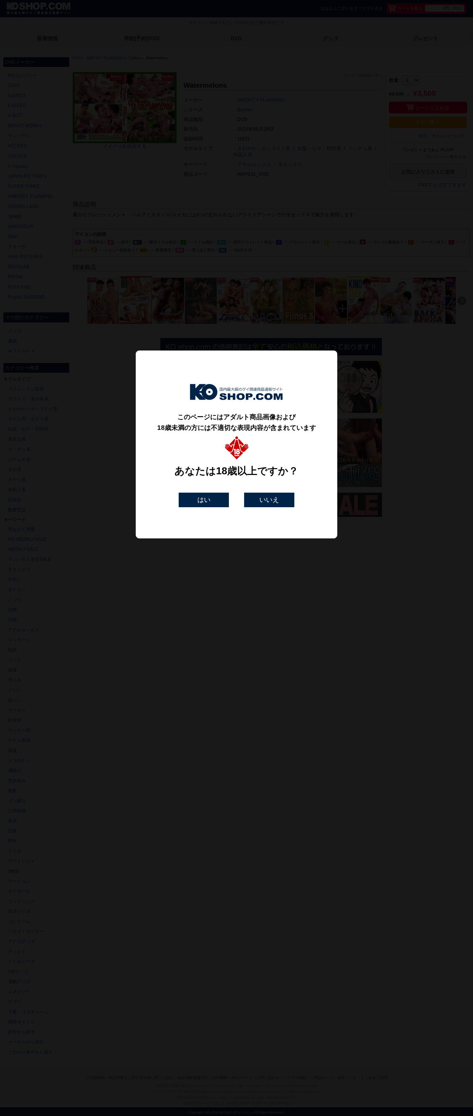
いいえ (269, 499)
